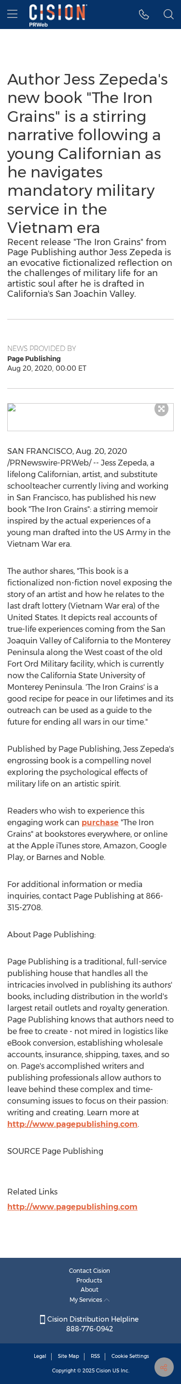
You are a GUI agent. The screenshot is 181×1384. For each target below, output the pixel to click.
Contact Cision (89, 1270)
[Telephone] (144, 14)
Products (89, 1280)
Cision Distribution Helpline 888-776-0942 (92, 1324)
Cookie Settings (130, 1356)
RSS (95, 1356)
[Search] (168, 14)
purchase (100, 822)
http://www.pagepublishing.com (72, 1124)
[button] (90, 407)
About (89, 1289)
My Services (87, 1299)
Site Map (68, 1356)
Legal (40, 1356)
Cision (103, 1371)
